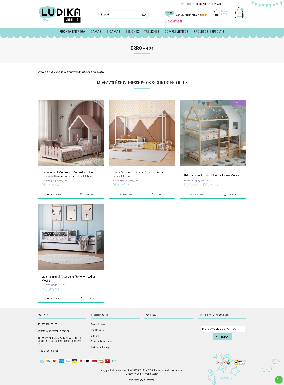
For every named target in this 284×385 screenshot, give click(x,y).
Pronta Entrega (72, 31)
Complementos (177, 31)
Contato (216, 4)
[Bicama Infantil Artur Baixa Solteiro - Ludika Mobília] (71, 249)
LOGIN (204, 14)
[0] (239, 18)
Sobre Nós (201, 4)
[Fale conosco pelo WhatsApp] (278, 379)
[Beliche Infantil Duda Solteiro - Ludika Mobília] (213, 145)
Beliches (132, 31)
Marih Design (151, 373)
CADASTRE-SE (175, 21)
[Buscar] (143, 14)
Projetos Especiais (209, 31)
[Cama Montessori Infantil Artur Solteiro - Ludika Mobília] (142, 145)
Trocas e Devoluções (101, 341)
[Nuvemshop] (142, 380)
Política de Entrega (100, 347)
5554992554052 (50, 324)
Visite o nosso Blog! (48, 350)
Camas (96, 31)
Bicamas (113, 31)
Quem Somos (98, 324)
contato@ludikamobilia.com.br (53, 331)
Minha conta (224, 13)
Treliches (151, 31)
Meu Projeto (97, 330)
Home (188, 4)
